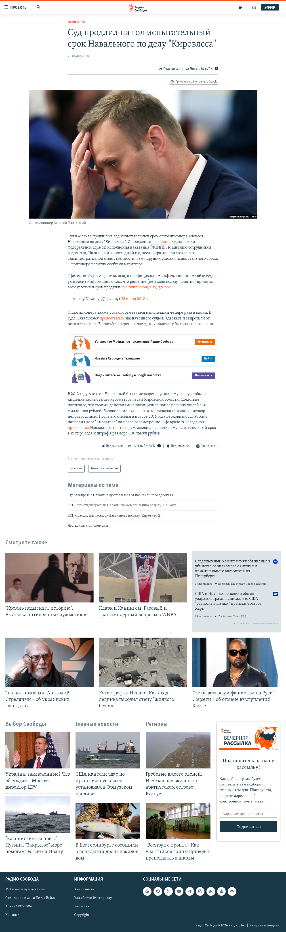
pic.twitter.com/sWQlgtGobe (146, 287)
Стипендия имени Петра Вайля (30, 898)
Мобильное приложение (25, 889)
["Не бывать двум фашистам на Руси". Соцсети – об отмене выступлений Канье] (236, 662)
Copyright (81, 915)
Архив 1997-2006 (18, 907)
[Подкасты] (221, 891)
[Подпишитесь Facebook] (158, 891)
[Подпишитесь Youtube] (179, 891)
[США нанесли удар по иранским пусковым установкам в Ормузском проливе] (108, 750)
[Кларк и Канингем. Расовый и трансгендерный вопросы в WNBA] (143, 577)
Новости (76, 22)
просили (159, 242)
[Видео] (240, 7)
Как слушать (84, 889)
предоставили (112, 319)
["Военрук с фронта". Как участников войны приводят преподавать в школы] (178, 821)
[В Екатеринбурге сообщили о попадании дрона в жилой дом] (108, 821)
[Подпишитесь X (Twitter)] (168, 891)
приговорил (78, 428)
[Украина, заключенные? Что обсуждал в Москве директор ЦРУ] (37, 750)
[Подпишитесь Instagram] (200, 891)
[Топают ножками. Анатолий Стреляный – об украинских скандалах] (49, 662)
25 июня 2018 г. (135, 299)
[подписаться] (232, 891)
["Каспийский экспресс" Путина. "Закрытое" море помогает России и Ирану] (37, 814)
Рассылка (81, 907)
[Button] (169, 69)
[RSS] (210, 891)
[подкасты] (254, 7)
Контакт (12, 915)
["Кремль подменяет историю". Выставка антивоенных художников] (49, 577)
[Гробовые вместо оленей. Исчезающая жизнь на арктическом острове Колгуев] (178, 750)
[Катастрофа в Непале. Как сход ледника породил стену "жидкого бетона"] (143, 662)
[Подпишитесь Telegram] (189, 891)
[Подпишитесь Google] (147, 891)
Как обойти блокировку (93, 898)
